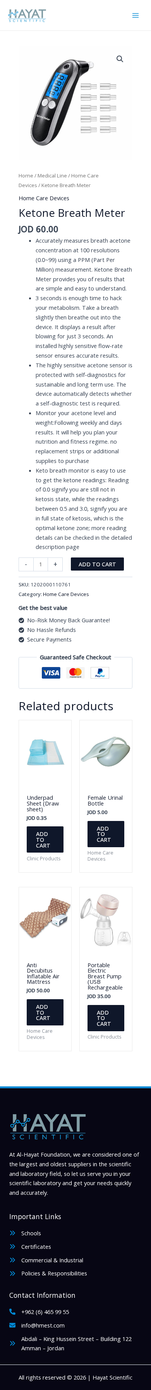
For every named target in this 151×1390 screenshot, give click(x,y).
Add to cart (97, 564)
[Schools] (25, 1233)
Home (26, 175)
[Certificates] (30, 1247)
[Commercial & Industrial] (46, 1260)
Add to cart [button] (43, 839)
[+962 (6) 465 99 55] (39, 1312)
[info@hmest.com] (37, 1325)
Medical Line (52, 175)
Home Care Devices (44, 198)
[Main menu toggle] (135, 15)
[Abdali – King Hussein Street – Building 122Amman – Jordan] (70, 1343)
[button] (120, 59)
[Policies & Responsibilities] (48, 1273)
